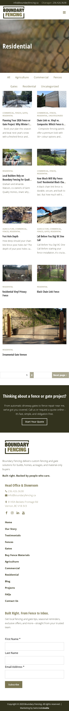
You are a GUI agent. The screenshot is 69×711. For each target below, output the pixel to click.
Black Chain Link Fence (48, 291)
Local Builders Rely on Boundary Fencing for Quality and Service (17, 179)
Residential (29, 86)
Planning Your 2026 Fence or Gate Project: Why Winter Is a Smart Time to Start (17, 124)
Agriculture (22, 77)
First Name (13, 639)
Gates (13, 86)
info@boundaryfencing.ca (25, 2)
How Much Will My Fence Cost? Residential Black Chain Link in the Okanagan (51, 182)
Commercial (41, 77)
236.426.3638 (54, 2)
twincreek (41, 707)
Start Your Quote (34, 421)
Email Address (14, 667)
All (8, 77)
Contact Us (11, 600)
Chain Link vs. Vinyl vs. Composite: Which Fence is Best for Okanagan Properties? (50, 126)
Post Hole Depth (10, 236)
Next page (59, 375)
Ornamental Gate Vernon (14, 354)
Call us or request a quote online (46, 409)
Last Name (11, 653)
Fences (58, 77)
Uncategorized (50, 86)
